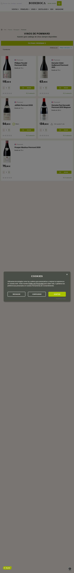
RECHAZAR (16, 294)
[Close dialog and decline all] (67, 274)
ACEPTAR (57, 294)
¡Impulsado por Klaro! (61, 298)
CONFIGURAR (36, 294)
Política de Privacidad (36, 283)
